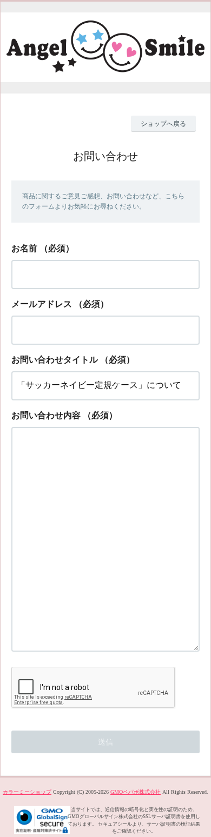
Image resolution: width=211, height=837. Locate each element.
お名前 (24, 248)
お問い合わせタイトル (54, 359)
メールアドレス (41, 304)
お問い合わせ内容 (46, 415)
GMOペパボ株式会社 (135, 792)
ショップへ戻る (163, 124)
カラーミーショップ (27, 792)
